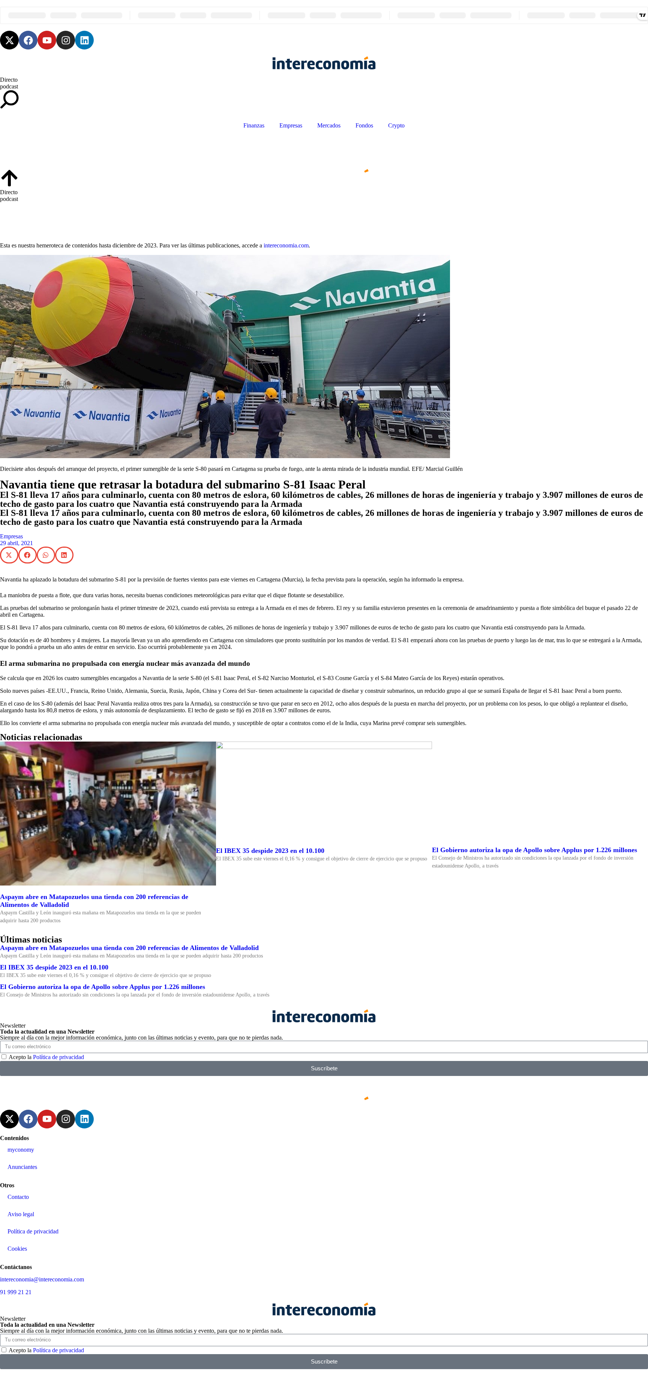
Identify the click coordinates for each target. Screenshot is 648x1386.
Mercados (328, 125)
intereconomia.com (286, 245)
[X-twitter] (9, 40)
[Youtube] (47, 40)
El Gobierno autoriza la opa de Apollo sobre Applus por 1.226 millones (534, 850)
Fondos (364, 125)
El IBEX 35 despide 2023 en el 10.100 (270, 850)
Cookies (17, 1248)
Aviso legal (21, 1214)
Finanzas (253, 125)
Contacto (18, 1197)
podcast (9, 86)
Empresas (290, 125)
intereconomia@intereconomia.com (42, 1279)
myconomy (21, 1149)
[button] (9, 555)
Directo (9, 79)
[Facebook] (28, 40)
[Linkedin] (84, 40)
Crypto (396, 125)
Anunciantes (22, 1167)
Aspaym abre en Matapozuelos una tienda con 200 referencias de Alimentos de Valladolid (129, 947)
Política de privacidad (58, 1057)
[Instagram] (65, 40)
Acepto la (46, 1057)
